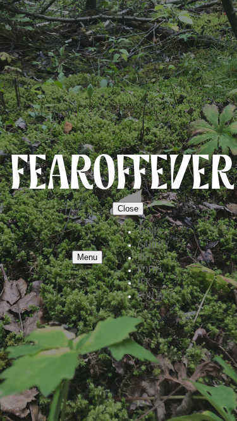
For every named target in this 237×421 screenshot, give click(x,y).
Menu (87, 257)
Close (128, 208)
